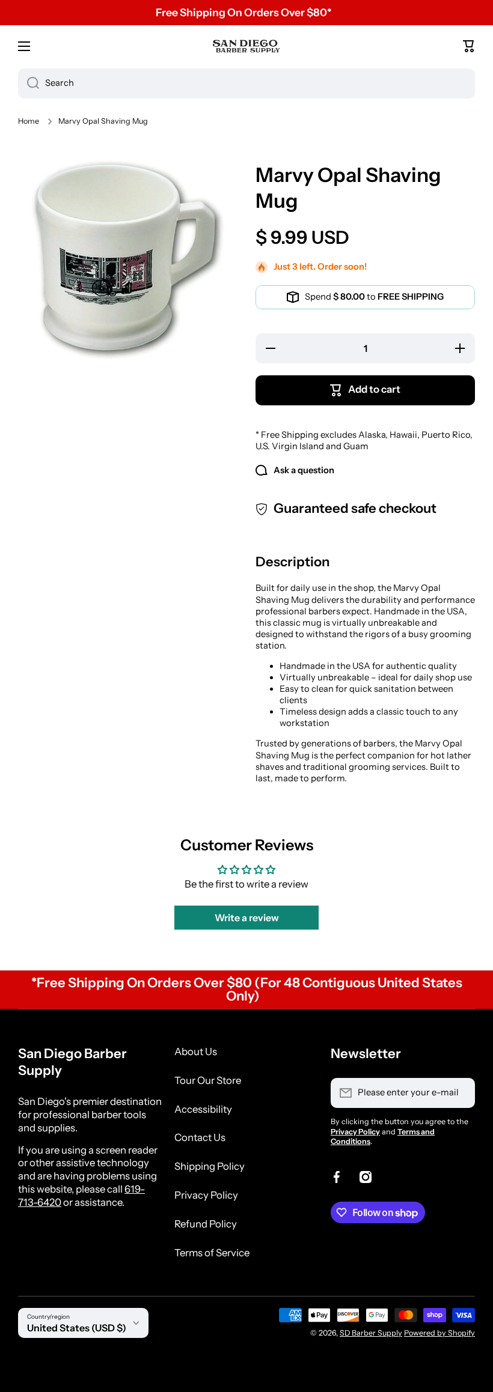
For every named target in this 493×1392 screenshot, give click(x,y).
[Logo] (246, 46)
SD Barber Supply (371, 1332)
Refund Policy (205, 1224)
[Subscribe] (460, 1093)
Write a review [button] (247, 918)
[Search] (28, 83)
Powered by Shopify (439, 1332)
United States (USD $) (76, 1328)
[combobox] (246, 83)
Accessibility (203, 1109)
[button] (469, 46)
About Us (195, 1052)
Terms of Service (212, 1253)
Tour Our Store (207, 1080)
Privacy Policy (206, 1195)
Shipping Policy (209, 1166)
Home (28, 121)
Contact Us (199, 1137)
